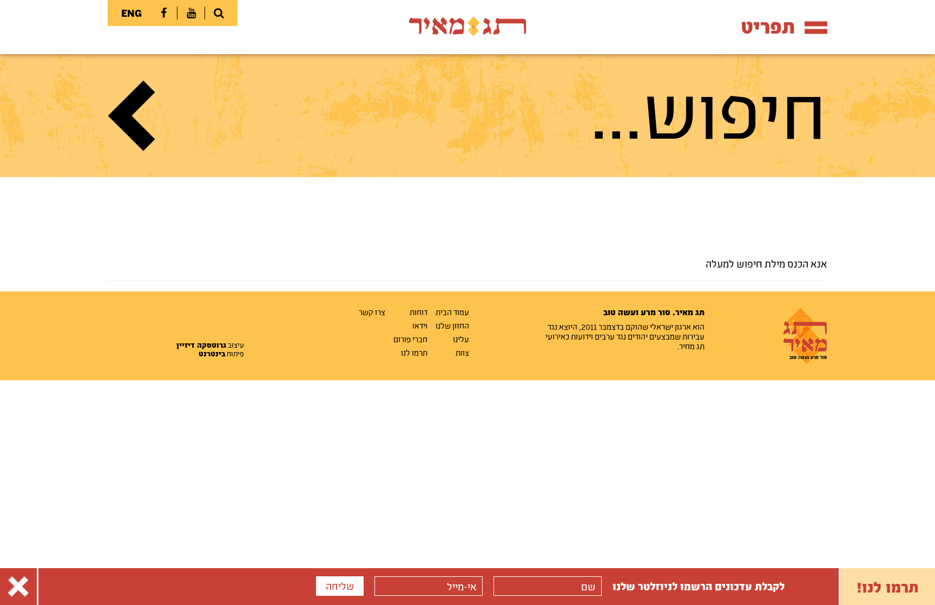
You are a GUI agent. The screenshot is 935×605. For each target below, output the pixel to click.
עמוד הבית (452, 312)
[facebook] (163, 12)
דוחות (418, 312)
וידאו (419, 325)
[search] (218, 12)
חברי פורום (410, 339)
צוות (462, 352)
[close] (18, 586)
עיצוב (210, 345)
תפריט (768, 26)
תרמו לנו (414, 352)
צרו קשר (372, 312)
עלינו (461, 339)
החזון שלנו (452, 325)
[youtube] (191, 12)
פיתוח (221, 353)
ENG (131, 13)
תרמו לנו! (888, 586)
